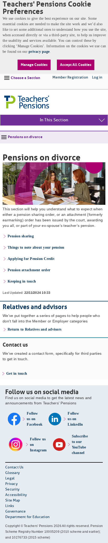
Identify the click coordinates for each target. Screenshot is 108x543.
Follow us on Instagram (38, 444)
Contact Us (14, 467)
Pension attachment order (29, 270)
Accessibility (16, 495)
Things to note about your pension (36, 247)
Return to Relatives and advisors (34, 329)
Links (9, 506)
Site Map (12, 501)
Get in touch (16, 373)
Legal (9, 479)
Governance (15, 512)
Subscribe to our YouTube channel (80, 444)
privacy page (39, 52)
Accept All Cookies (75, 65)
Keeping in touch (22, 281)
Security (12, 490)
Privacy (11, 484)
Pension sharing (21, 236)
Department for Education (27, 517)
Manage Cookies (34, 65)
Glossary (12, 473)
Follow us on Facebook (34, 418)
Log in (97, 78)
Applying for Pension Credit (31, 259)
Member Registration (70, 78)
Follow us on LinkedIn (75, 418)
